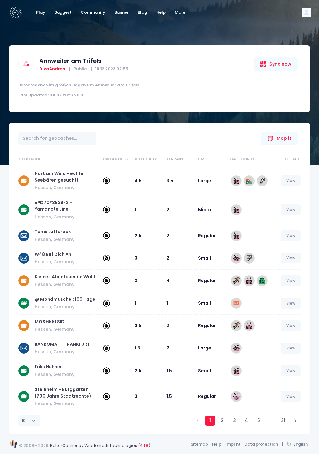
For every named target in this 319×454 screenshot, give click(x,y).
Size (202, 159)
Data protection (261, 444)
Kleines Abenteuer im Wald (65, 277)
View (290, 180)
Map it (284, 138)
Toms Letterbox (53, 231)
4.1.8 (144, 445)
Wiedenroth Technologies (110, 445)
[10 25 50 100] (29, 420)
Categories (242, 159)
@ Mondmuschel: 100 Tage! (66, 299)
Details (292, 159)
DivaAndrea (52, 69)
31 (283, 420)
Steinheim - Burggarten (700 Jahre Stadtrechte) (63, 392)
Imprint (233, 444)
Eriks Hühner (48, 367)
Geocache (29, 159)
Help (216, 444)
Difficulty (146, 159)
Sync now (280, 64)
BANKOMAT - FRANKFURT (62, 344)
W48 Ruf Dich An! (54, 254)
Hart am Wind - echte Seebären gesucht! (59, 176)
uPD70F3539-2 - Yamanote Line (53, 205)
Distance (113, 159)
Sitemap (199, 444)
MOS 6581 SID (49, 322)
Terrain (174, 159)
